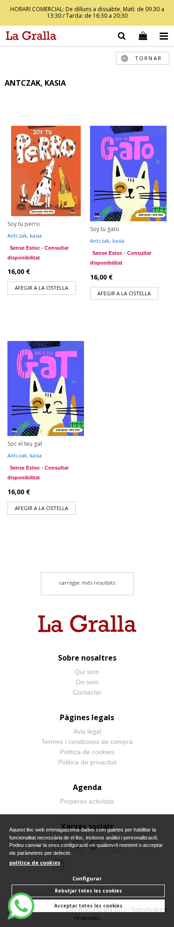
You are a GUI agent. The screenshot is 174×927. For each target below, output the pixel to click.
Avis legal (87, 731)
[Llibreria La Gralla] (29, 37)
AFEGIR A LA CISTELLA (41, 287)
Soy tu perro (23, 224)
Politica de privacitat (87, 762)
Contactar (87, 692)
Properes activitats (87, 801)
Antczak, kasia (24, 235)
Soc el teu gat (24, 444)
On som (87, 682)
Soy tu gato (104, 229)
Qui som (87, 671)
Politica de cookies (87, 752)
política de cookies (34, 862)
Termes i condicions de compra (87, 741)
